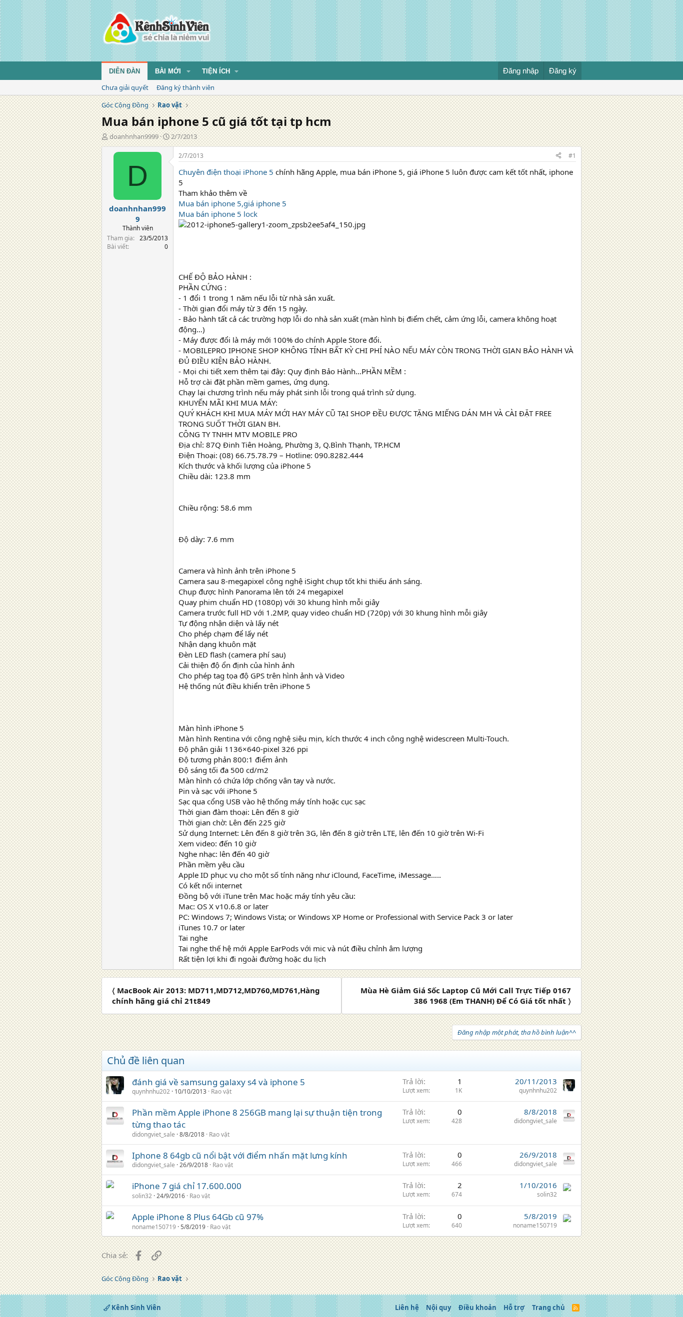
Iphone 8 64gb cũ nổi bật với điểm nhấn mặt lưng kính (240, 1155)
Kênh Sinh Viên (135, 1307)
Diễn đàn (124, 71)
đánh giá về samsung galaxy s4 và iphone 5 (218, 1082)
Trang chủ (548, 1307)
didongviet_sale (153, 1134)
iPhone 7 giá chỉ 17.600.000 (187, 1186)
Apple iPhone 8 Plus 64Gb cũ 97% (198, 1217)
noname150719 (154, 1227)
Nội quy (438, 1307)
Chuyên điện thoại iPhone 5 (226, 172)
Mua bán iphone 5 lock (218, 214)
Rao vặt (221, 1091)
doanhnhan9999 (134, 136)
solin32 (142, 1196)
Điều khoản (477, 1307)
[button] (188, 71)
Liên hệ (407, 1307)
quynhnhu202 (151, 1091)
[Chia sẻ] (558, 156)
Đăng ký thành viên (185, 87)
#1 (572, 155)
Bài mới (168, 71)
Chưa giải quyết (125, 87)
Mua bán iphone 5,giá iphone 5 (232, 203)
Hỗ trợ (514, 1307)
